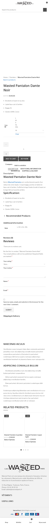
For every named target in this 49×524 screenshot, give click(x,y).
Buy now (24, 159)
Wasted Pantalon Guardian (13, 435)
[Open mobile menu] (3, 3)
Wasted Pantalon (14, 182)
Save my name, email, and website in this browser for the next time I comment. (23, 303)
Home (5, 77)
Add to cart (11, 159)
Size (6, 125)
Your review (8, 268)
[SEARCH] (45, 10)
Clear (17, 134)
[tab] (13, 169)
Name (6, 281)
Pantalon (12, 77)
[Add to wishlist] (21, 416)
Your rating (7, 261)
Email (5, 290)
